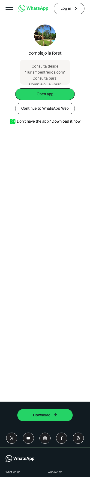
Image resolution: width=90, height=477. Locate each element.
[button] (9, 8)
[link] (33, 10)
